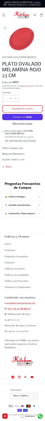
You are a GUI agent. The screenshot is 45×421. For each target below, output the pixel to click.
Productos (10, 250)
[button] (3, 15)
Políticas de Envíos (15, 269)
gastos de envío (27, 86)
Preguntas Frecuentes (16, 257)
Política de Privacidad (16, 281)
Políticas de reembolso (17, 275)
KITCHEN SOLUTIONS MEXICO (20, 415)
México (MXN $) (21, 396)
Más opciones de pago (22, 124)
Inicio (8, 244)
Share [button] (9, 167)
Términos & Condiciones (17, 287)
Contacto (10, 263)
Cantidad (6, 93)
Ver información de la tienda (20, 141)
